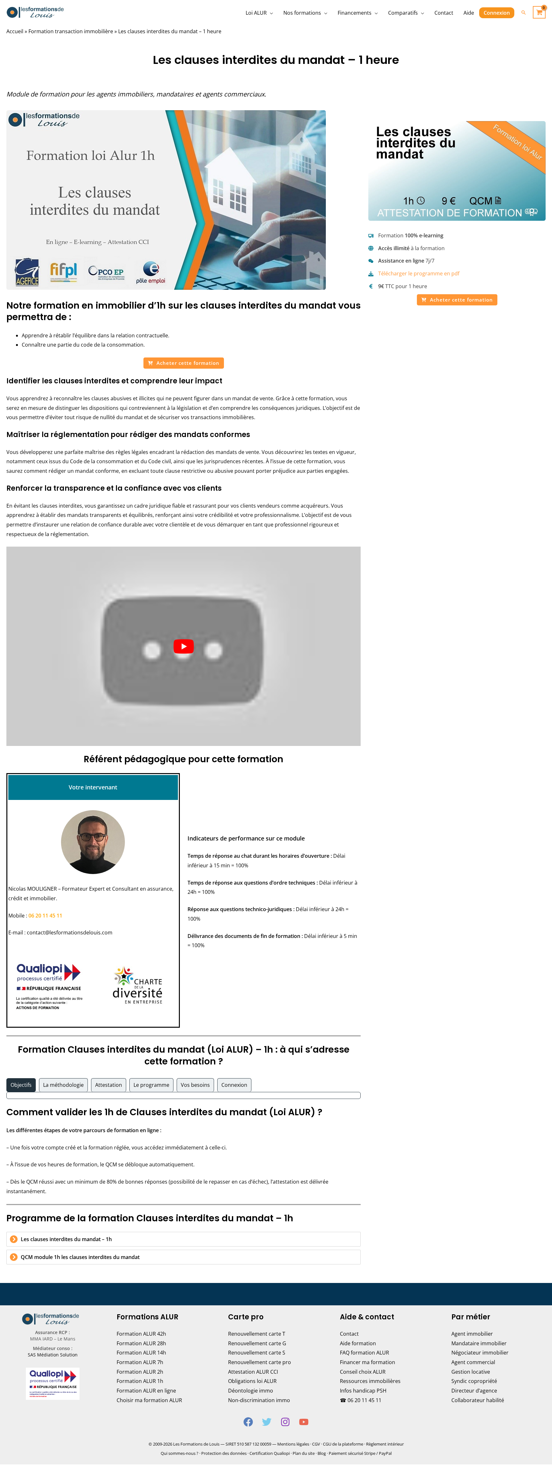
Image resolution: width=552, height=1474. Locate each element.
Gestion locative (470, 1371)
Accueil (14, 31)
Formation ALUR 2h (140, 1371)
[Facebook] (248, 1422)
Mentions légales (293, 1444)
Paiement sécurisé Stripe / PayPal (360, 1453)
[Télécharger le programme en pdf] (413, 274)
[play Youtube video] (183, 646)
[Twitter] (267, 1422)
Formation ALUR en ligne (146, 1390)
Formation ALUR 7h (140, 1362)
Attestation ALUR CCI (253, 1371)
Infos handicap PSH (363, 1390)
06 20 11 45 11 (45, 915)
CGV (316, 1444)
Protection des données (224, 1453)
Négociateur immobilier (480, 1352)
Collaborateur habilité (477, 1400)
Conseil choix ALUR (363, 1371)
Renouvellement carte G (257, 1343)
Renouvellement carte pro (259, 1362)
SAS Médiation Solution (53, 1355)
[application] (270, 13)
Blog (322, 1453)
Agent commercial (473, 1362)
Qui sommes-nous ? (179, 1453)
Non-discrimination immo (259, 1400)
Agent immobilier (472, 1333)
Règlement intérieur (385, 1444)
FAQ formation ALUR (364, 1352)
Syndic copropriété (474, 1381)
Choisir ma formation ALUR (149, 1400)
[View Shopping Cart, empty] (539, 12)
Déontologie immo (250, 1390)
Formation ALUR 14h (141, 1352)
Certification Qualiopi (269, 1453)
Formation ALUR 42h (141, 1333)
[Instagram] (285, 1422)
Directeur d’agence (474, 1390)
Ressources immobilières (370, 1381)
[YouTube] (304, 1422)
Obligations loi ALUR (252, 1381)
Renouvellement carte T (256, 1333)
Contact (349, 1333)
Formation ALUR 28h (141, 1343)
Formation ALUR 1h (140, 1381)
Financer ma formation (367, 1362)
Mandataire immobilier (479, 1343)
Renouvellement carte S (256, 1352)
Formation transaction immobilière (70, 31)
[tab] (21, 1085)
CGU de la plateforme (343, 1444)
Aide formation (358, 1343)
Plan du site (304, 1453)
